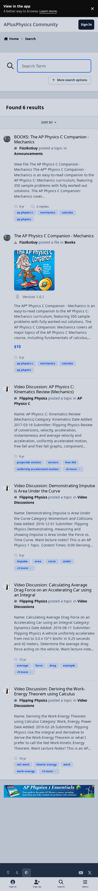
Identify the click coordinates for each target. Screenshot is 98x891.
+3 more (22, 568)
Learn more (9, 8)
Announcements (28, 153)
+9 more (22, 672)
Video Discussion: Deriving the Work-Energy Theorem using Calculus (49, 691)
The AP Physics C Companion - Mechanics (54, 236)
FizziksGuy (28, 148)
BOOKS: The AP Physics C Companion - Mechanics (51, 139)
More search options (72, 80)
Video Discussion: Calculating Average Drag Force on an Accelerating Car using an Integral (52, 590)
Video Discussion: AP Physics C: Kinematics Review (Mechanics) (44, 389)
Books (70, 242)
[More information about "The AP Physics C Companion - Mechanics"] (34, 270)
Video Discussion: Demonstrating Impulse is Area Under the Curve (54, 488)
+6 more (71, 469)
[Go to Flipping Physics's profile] (7, 388)
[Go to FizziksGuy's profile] (7, 138)
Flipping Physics (33, 398)
